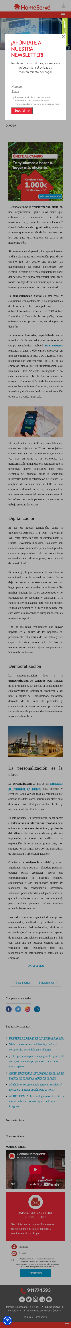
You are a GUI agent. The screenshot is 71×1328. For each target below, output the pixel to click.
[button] (7, 1320)
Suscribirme (22, 110)
